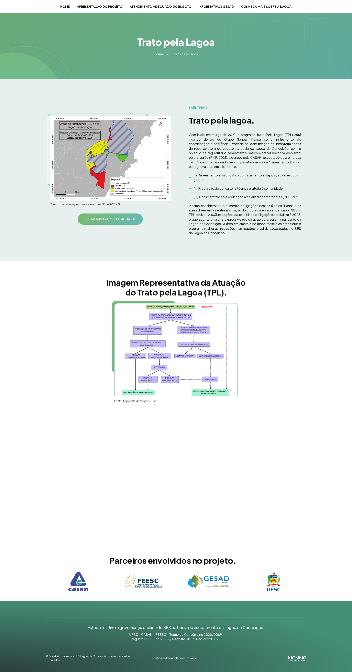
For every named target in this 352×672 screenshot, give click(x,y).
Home (65, 6)
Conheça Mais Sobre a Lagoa (266, 6)
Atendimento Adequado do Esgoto (160, 6)
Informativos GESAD (216, 6)
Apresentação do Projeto (99, 6)
